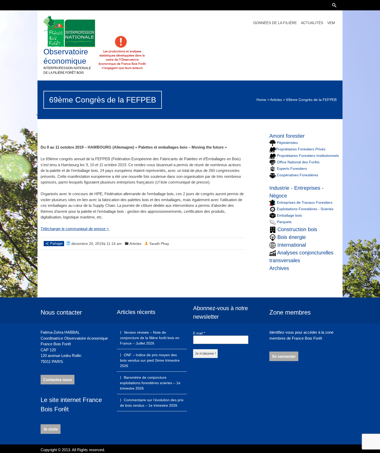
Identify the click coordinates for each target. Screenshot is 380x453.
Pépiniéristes (287, 143)
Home (261, 100)
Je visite (50, 429)
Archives (279, 268)
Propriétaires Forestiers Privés (300, 149)
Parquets (284, 222)
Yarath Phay (159, 244)
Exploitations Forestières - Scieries (305, 209)
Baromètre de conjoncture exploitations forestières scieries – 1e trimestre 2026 (150, 382)
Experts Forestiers (292, 168)
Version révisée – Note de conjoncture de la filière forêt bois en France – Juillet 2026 (149, 337)
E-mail (199, 333)
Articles (276, 100)
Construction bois (297, 229)
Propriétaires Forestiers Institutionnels (308, 156)
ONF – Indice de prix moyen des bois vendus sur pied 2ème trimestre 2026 (150, 360)
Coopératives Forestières (297, 175)
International (291, 245)
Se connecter (284, 356)
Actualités (312, 23)
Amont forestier (287, 136)
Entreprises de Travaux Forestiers (304, 202)
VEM (331, 23)
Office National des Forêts (298, 162)
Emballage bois (289, 215)
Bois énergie (291, 237)
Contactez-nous (57, 379)
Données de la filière (275, 23)
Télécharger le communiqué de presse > (75, 228)
